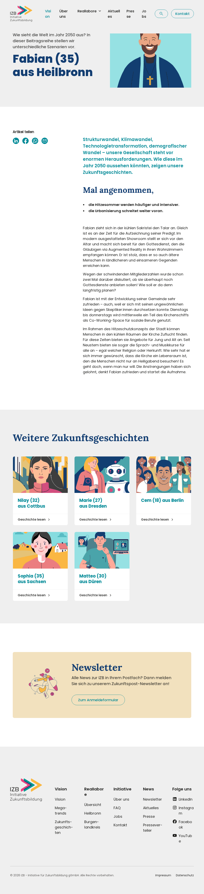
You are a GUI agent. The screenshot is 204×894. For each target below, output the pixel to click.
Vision (48, 14)
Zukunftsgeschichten (64, 827)
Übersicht (92, 804)
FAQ (117, 807)
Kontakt (182, 13)
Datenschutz (185, 875)
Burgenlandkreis (92, 824)
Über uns (63, 14)
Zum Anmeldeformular (98, 699)
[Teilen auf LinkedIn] (16, 141)
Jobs (144, 14)
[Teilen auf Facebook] (25, 141)
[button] (89, 11)
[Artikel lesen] (40, 490)
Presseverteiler (152, 828)
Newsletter (152, 799)
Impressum (163, 875)
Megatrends (61, 810)
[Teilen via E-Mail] (44, 141)
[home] (21, 14)
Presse (130, 14)
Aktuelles (114, 14)
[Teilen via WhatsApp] (35, 141)
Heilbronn (92, 813)
